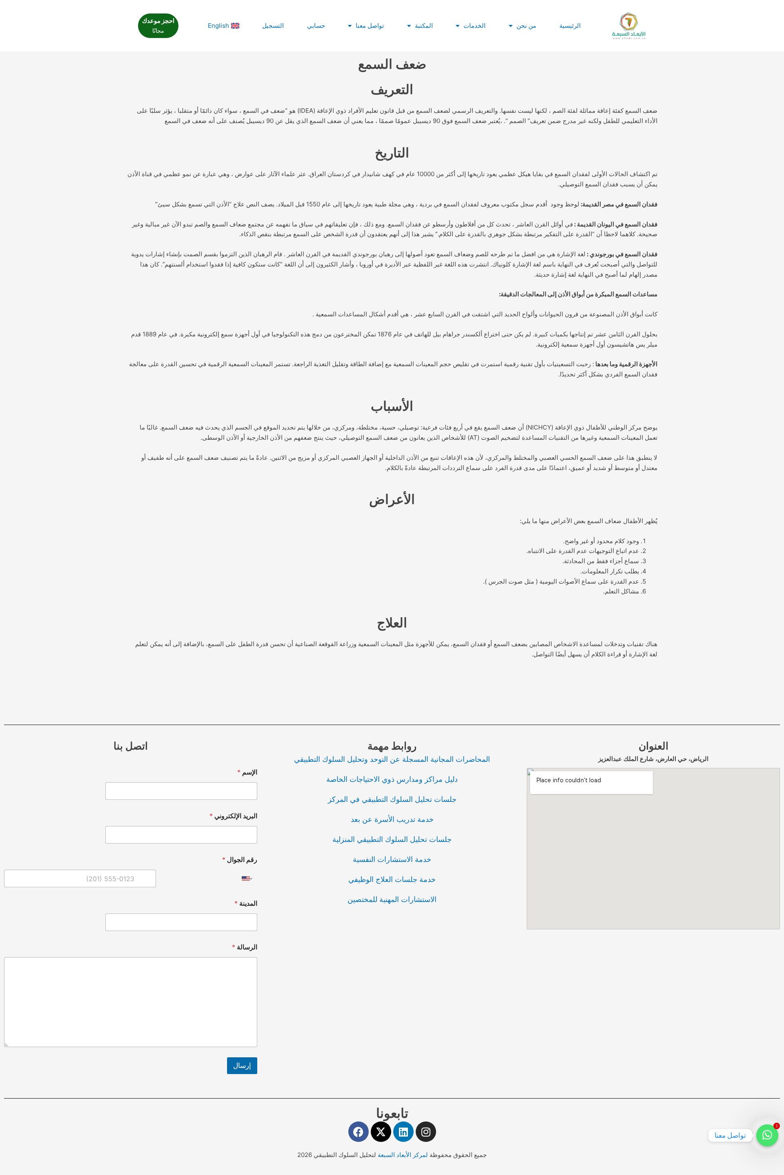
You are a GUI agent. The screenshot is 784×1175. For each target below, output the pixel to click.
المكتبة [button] (424, 25)
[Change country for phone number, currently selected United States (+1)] (247, 878)
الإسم (247, 772)
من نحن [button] (526, 25)
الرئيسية (570, 25)
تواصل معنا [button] (370, 25)
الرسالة (244, 947)
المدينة (245, 903)
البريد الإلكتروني (233, 816)
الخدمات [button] (474, 25)
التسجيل (273, 25)
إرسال (242, 1065)
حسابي (316, 25)
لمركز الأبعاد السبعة (404, 1155)
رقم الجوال (239, 860)
